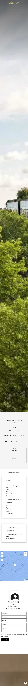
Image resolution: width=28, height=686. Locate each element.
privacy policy (21, 634)
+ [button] (2, 553)
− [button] (2, 556)
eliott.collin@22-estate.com (15, 608)
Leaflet (26, 579)
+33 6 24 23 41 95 (15, 606)
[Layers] (25, 553)
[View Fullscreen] (2, 560)
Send (5, 640)
